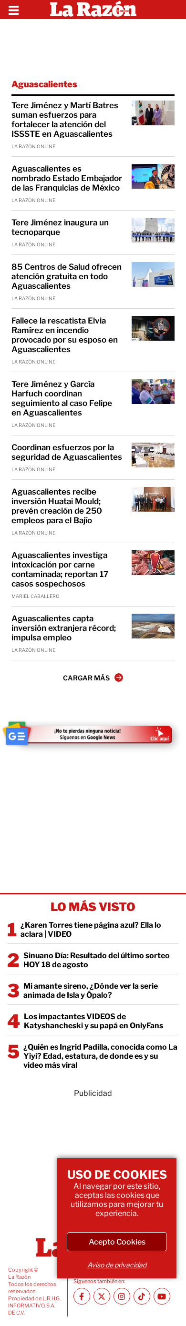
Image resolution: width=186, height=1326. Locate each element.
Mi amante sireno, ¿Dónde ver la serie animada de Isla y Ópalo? (90, 991)
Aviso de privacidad (116, 1265)
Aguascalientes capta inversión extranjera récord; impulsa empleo (63, 628)
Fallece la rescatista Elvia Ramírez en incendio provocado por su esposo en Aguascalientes (64, 335)
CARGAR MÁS (86, 678)
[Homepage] (93, 9)
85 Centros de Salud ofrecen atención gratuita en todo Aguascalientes (66, 276)
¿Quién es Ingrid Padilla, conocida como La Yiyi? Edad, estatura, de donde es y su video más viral (100, 1056)
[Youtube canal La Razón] (162, 1296)
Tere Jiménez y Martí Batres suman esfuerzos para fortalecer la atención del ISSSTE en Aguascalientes (64, 120)
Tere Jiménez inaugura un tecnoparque (60, 227)
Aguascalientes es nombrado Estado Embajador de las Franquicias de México (66, 178)
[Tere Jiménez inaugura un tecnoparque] (153, 230)
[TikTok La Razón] (142, 1296)
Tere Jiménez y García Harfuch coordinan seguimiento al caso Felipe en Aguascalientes (61, 398)
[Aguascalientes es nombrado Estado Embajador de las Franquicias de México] (153, 176)
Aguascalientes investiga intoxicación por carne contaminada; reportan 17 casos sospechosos (59, 569)
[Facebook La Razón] (81, 1296)
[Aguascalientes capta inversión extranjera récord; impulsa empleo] (153, 626)
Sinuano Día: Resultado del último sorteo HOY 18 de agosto (96, 960)
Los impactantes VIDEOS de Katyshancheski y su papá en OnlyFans (93, 1021)
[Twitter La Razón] (101, 1296)
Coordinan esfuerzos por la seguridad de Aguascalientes (66, 452)
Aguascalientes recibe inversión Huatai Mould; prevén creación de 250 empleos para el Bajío (56, 506)
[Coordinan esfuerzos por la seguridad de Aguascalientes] (153, 455)
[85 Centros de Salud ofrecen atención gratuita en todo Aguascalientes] (153, 274)
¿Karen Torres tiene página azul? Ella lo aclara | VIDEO (91, 930)
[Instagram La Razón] (122, 1296)
